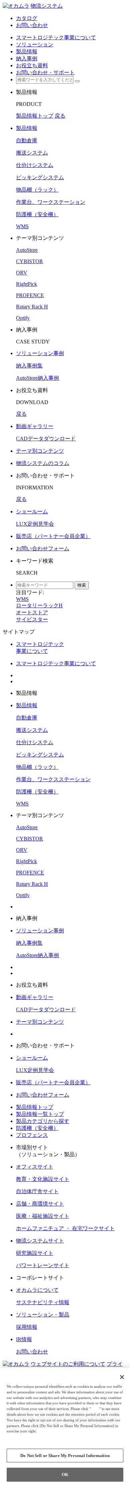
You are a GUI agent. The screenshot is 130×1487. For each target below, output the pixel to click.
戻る (60, 116)
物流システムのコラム (42, 463)
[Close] (122, 1377)
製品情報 (26, 128)
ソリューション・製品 (42, 1314)
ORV (21, 272)
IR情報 (24, 1339)
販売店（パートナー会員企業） (53, 536)
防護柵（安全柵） (37, 214)
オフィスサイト (34, 1167)
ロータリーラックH (39, 605)
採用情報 (26, 1327)
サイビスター (32, 619)
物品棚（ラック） (37, 190)
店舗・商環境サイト (40, 1204)
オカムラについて (37, 1290)
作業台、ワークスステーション (53, 779)
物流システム (47, 6)
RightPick (26, 284)
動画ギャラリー (34, 426)
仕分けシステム (34, 165)
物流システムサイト (40, 1240)
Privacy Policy (20, 1437)
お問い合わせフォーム (42, 548)
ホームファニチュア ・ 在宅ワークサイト (65, 1228)
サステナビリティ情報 (42, 1302)
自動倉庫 (26, 140)
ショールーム (32, 511)
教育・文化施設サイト (42, 1179)
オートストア (32, 612)
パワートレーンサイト (42, 1265)
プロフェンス (32, 1135)
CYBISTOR (29, 261)
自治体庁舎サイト (37, 1191)
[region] (65, 1427)
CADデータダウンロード (46, 438)
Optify (23, 318)
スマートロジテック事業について (56, 663)
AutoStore (27, 250)
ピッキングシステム (40, 177)
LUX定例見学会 (35, 524)
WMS (22, 226)
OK (65, 1474)
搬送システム (32, 153)
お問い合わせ (32, 1351)
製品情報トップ (34, 116)
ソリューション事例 (40, 353)
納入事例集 (29, 365)
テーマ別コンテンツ (40, 451)
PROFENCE (30, 295)
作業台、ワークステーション (50, 202)
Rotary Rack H (32, 306)
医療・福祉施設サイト (42, 1216)
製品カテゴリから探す (42, 1121)
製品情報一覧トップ (40, 1114)
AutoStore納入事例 (37, 378)
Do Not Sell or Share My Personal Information (65, 1455)
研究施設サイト (34, 1253)
